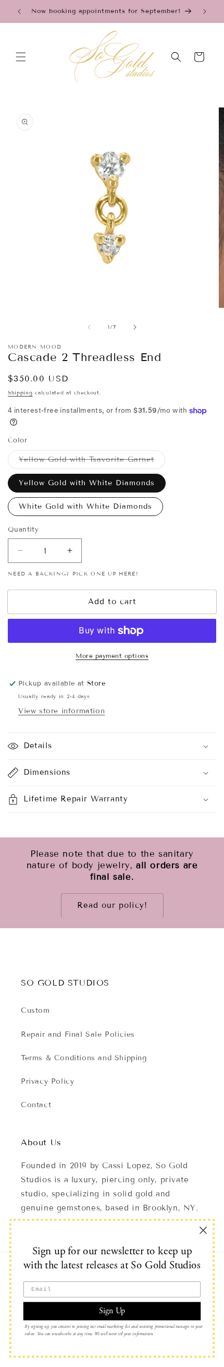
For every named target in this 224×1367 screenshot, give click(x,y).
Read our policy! (112, 905)
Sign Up (112, 1310)
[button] (20, 56)
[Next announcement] (204, 11)
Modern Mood (34, 346)
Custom (35, 1010)
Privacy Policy (47, 1081)
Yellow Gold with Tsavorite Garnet (92, 461)
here (127, 573)
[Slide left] (89, 327)
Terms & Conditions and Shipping (84, 1057)
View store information (61, 710)
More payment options (112, 655)
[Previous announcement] (19, 11)
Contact (36, 1104)
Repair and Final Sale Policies (78, 1034)
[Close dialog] (203, 1230)
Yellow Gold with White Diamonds (87, 482)
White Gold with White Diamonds (85, 506)
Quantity (23, 529)
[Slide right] (134, 327)
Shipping (20, 392)
